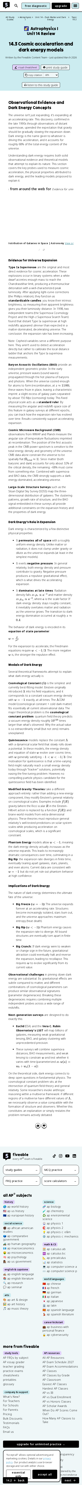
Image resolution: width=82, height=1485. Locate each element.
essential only (18, 1474)
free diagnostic (36, 6)
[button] (38, 249)
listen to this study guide (42, 85)
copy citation (35, 75)
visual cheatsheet (27, 67)
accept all (45, 1474)
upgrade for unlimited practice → (41, 1444)
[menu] (75, 6)
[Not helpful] (44, 1125)
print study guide (57, 67)
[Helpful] (37, 1125)
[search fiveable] (16, 6)
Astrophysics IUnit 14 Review (41, 31)
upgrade (61, 6)
